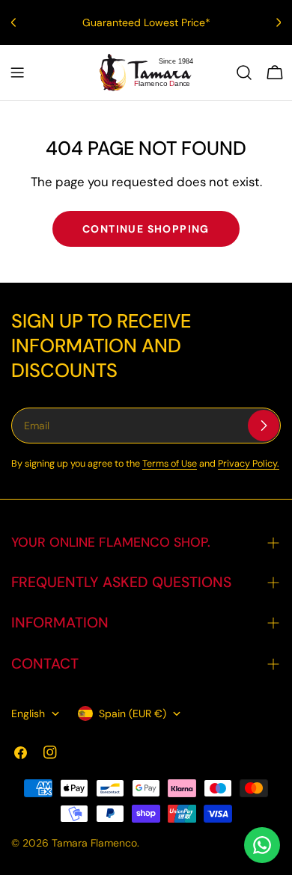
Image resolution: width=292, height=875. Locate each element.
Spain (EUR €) (132, 713)
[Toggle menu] (17, 73)
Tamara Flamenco (94, 843)
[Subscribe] (263, 425)
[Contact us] (262, 845)
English (28, 713)
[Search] (244, 73)
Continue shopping (146, 229)
